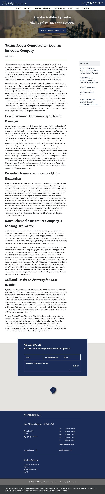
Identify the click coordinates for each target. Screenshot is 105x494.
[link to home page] (14, 3)
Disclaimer (72, 482)
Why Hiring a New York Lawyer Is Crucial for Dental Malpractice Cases (89, 101)
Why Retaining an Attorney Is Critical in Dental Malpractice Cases (89, 80)
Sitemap (63, 482)
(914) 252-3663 (32, 437)
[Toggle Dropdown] (31, 8)
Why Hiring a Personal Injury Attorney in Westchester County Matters (88, 91)
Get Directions (64, 450)
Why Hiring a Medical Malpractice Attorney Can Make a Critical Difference (89, 70)
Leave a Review (29, 450)
